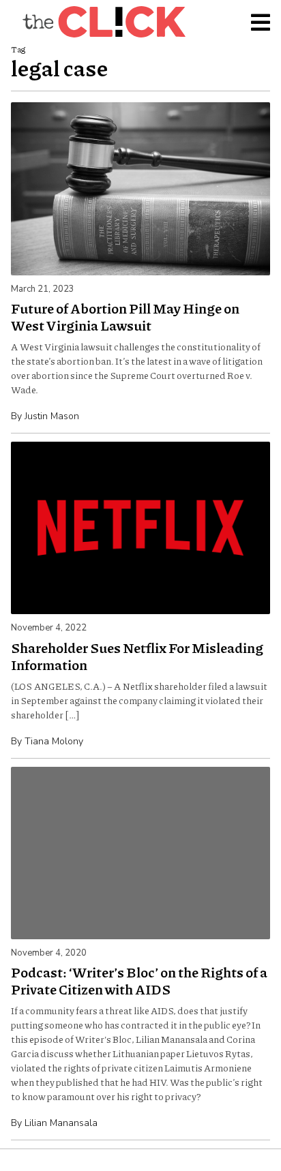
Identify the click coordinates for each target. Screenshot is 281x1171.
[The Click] (104, 21)
